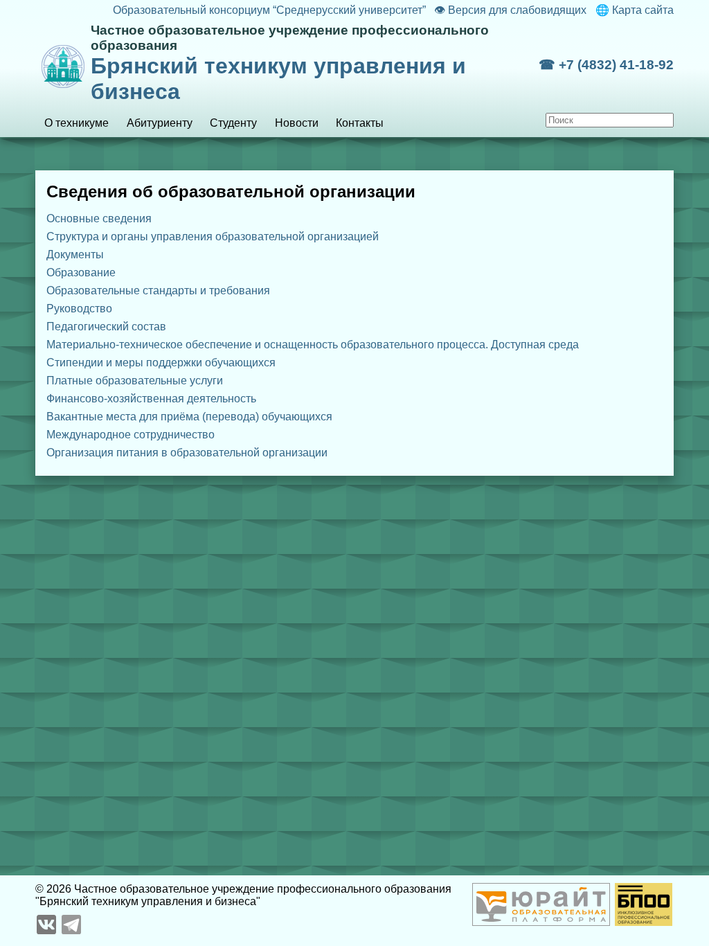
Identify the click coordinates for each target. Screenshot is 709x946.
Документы (75, 254)
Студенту (233, 123)
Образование (81, 272)
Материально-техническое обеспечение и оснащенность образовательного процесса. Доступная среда (312, 344)
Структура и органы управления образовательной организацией (212, 236)
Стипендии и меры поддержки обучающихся (161, 362)
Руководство (79, 308)
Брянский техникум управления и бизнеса (290, 63)
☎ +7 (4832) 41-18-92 (606, 64)
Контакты (360, 123)
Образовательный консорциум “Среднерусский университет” (269, 10)
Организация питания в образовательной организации (186, 452)
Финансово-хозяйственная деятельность (151, 398)
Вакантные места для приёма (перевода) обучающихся (189, 416)
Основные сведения (99, 218)
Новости (296, 123)
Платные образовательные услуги (134, 380)
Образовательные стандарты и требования (158, 290)
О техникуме (76, 123)
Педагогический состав (106, 326)
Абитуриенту (159, 123)
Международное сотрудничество (130, 434)
